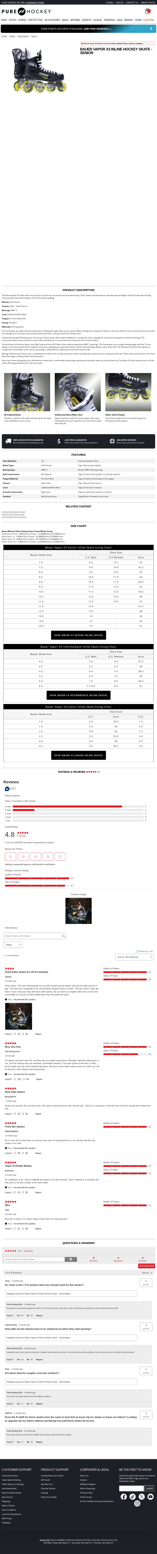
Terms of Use (86, 1497)
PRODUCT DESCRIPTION (78, 290)
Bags (65, 20)
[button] (146, 1283)
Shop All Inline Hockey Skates (14, 517)
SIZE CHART (78, 526)
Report (39, 1315)
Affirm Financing (87, 1488)
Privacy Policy (86, 1492)
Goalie (97, 20)
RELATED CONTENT (79, 506)
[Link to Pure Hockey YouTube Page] (150, 1499)
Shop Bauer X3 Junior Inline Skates (78, 755)
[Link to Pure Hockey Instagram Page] (137, 1505)
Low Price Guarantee (11, 1514)
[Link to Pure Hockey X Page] (141, 1499)
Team (138, 20)
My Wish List (46, 1484)
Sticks (12, 20)
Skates (22, 20)
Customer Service (10, 1475)
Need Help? (45, 1540)
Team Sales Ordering (11, 1480)
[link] (10, 1251)
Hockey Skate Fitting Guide (13, 514)
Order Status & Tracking (12, 1484)
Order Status (148, 2)
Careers (83, 1480)
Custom (148, 20)
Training (109, 20)
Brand (128, 20)
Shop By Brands (48, 1488)
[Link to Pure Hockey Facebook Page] (123, 1499)
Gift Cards (45, 1480)
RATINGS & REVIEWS (79, 771)
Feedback (6, 1522)
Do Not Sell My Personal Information (96, 1501)
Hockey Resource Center (52, 1475)
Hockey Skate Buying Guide (13, 511)
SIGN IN (119, 2)
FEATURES (78, 454)
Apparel (75, 20)
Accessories (52, 20)
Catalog (44, 1492)
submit (149, 1488)
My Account (7, 1497)
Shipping (6, 1501)
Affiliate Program (87, 1484)
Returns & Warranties (11, 1492)
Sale (120, 20)
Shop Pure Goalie (49, 1497)
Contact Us (132, 2)
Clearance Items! (35, 2)
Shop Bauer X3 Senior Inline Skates (78, 635)
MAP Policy (7, 1518)
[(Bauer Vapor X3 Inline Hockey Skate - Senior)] (39, 70)
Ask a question (146, 1266)
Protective (35, 20)
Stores (109, 2)
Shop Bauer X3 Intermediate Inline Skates (78, 695)
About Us (84, 1475)
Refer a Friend (8, 1505)
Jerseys (86, 20)
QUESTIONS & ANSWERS (78, 1243)
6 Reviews (29, 1251)
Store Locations (9, 1509)
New (4, 20)
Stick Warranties (9, 1488)
